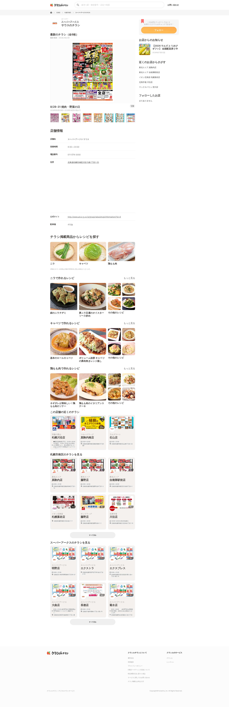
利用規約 (131, 662)
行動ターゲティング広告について (139, 670)
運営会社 (131, 658)
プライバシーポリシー (135, 666)
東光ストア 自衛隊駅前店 (149, 72)
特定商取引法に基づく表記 (136, 674)
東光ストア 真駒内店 (147, 67)
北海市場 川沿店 (146, 82)
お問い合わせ (173, 5)
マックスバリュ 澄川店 (148, 87)
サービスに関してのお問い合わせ (139, 677)
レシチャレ (170, 662)
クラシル (170, 658)
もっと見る (129, 278)
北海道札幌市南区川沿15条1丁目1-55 (83, 162)
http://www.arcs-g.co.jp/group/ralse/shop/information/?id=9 (94, 217)
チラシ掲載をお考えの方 (136, 681)
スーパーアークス (70, 21)
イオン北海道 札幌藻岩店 (149, 77)
